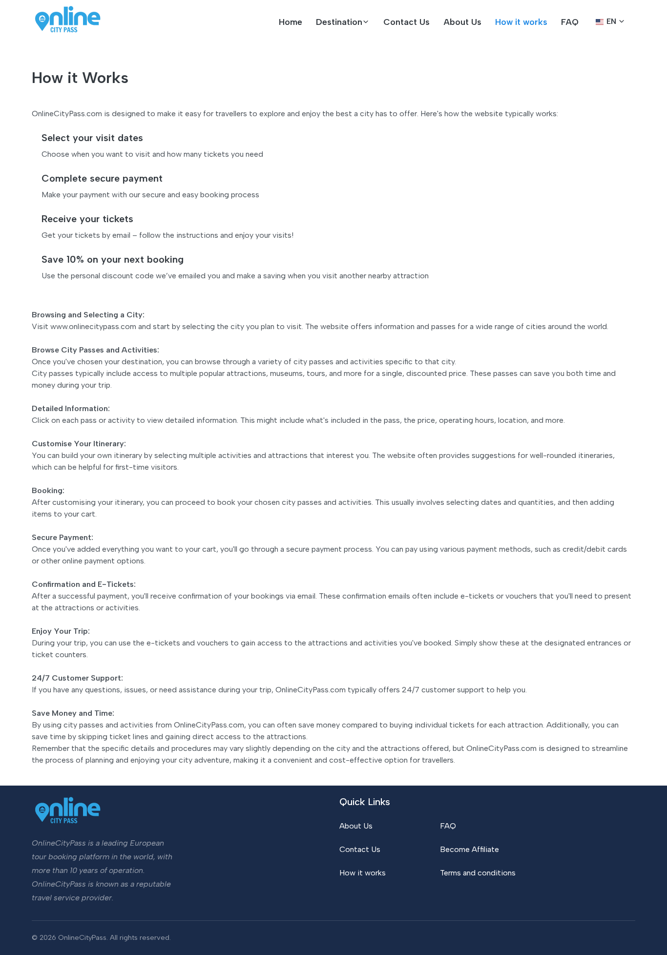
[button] (343, 22)
